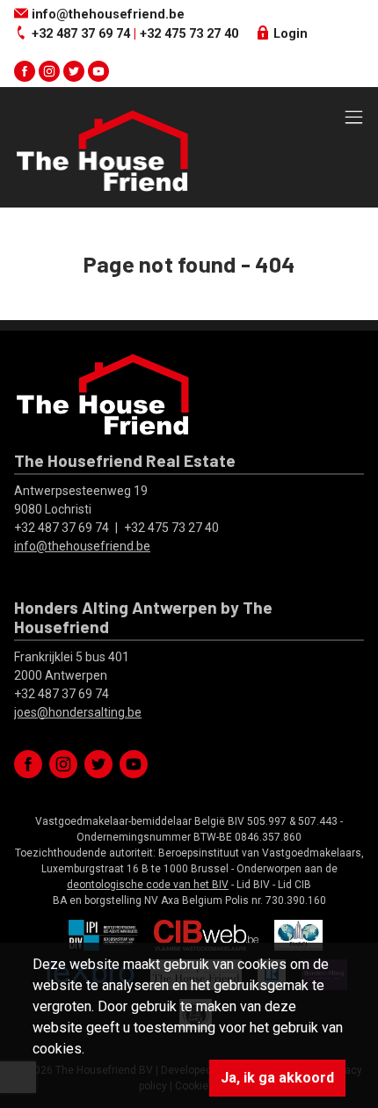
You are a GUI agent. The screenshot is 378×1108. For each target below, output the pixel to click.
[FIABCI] (298, 934)
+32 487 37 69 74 (81, 33)
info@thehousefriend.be (106, 14)
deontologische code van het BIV (148, 884)
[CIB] (206, 934)
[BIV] (104, 934)
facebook (24, 71)
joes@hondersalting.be (78, 712)
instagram (49, 71)
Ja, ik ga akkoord (277, 1077)
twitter (73, 71)
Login (289, 33)
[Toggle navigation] (354, 118)
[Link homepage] (102, 150)
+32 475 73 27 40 (189, 33)
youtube (98, 71)
